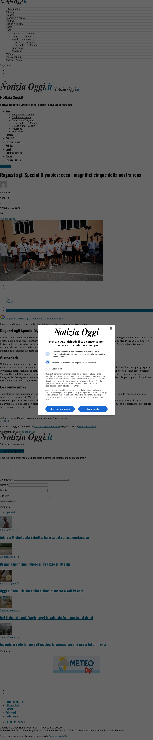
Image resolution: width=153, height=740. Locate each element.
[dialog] (76, 370)
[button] (76, 369)
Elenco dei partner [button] (71, 386)
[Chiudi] (111, 328)
